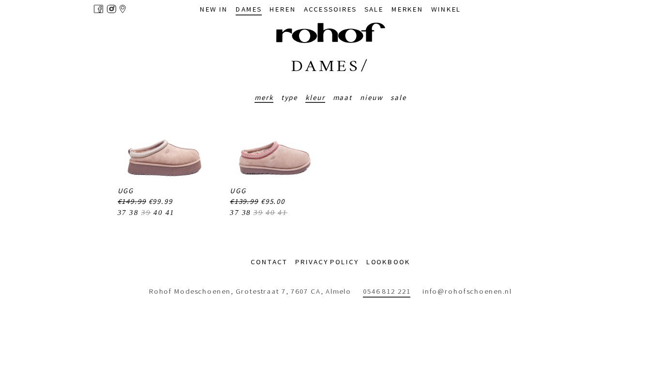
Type (289, 97)
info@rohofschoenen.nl (467, 291)
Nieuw (371, 97)
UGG (126, 190)
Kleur (315, 97)
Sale (398, 97)
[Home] (330, 33)
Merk (264, 97)
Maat (343, 97)
